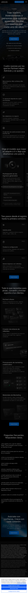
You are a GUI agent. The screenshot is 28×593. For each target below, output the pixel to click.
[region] (14, 585)
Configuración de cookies (14, 591)
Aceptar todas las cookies (14, 585)
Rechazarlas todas (14, 588)
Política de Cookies (21, 583)
